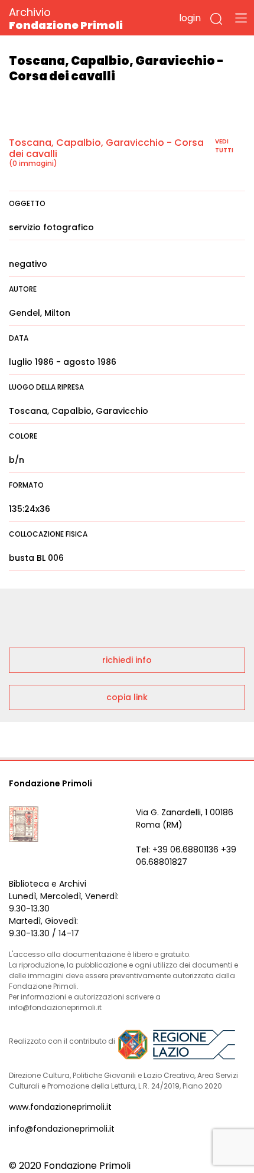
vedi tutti (224, 146)
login (190, 18)
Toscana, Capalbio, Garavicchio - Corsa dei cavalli (106, 148)
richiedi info (127, 660)
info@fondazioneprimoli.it (62, 1129)
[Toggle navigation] (241, 18)
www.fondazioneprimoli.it (60, 1107)
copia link (127, 697)
